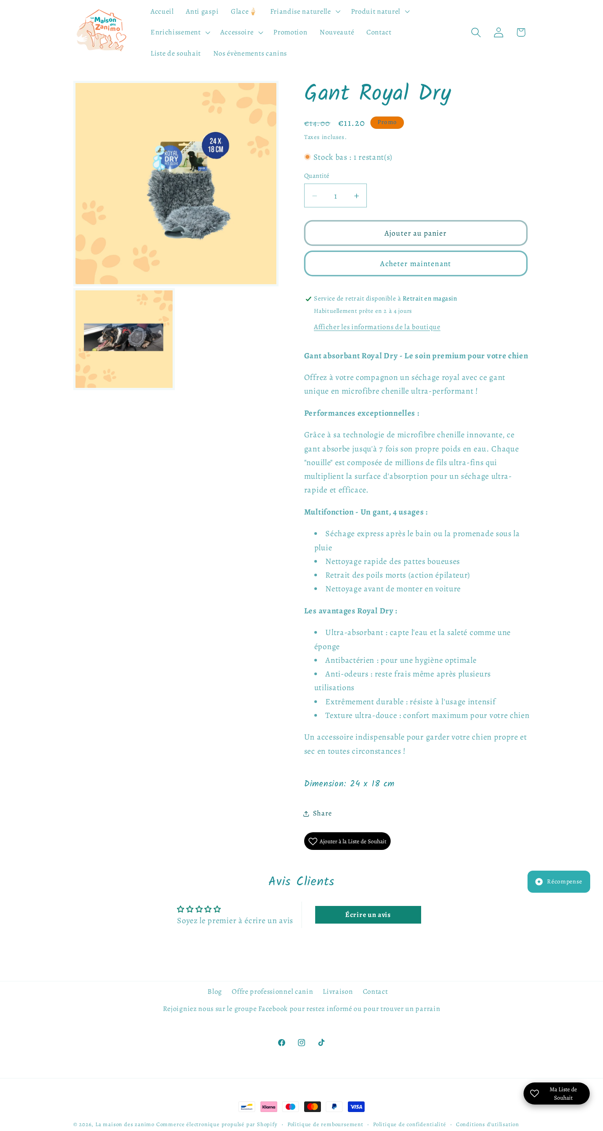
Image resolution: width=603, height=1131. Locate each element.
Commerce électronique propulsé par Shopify (217, 1124)
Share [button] (322, 814)
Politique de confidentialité (409, 1124)
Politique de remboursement (325, 1124)
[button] (304, 11)
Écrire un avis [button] (368, 915)
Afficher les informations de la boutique (377, 327)
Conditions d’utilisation (487, 1124)
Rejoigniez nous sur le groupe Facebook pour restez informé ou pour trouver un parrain (302, 1009)
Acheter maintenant (415, 264)
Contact (375, 991)
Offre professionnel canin (272, 991)
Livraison (338, 991)
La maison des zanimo (125, 1124)
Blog (214, 991)
